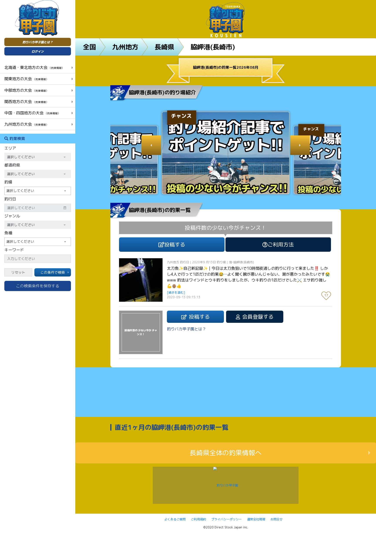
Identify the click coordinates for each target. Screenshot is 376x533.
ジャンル (12, 216)
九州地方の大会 (26, 124)
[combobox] (37, 191)
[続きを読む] (176, 292)
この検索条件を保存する (37, 286)
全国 (89, 47)
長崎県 (164, 47)
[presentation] (151, 145)
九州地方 (125, 47)
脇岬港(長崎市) (213, 47)
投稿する (174, 244)
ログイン (38, 51)
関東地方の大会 (26, 79)
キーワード (14, 250)
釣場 (8, 182)
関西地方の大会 (26, 101)
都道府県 (12, 165)
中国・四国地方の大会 (32, 113)
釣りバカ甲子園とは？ (37, 42)
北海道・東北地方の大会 (34, 67)
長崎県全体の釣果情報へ (226, 452)
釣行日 (10, 199)
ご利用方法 (281, 244)
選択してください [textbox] (20, 190)
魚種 (8, 233)
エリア (10, 148)
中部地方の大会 (26, 90)
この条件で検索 (52, 272)
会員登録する (258, 316)
